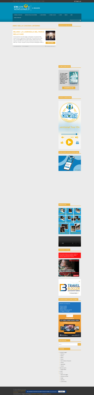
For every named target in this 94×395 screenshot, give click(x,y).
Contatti (42, 1)
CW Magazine (39, 393)
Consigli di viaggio (18, 14)
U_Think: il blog (52, 14)
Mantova (62, 354)
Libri (71, 14)
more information (53, 391)
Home (14, 1)
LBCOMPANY (34, 393)
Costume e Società (64, 376)
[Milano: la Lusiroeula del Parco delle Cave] (50, 35)
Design (62, 378)
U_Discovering (43, 14)
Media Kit (22, 1)
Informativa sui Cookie (36, 1)
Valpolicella (63, 364)
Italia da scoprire (63, 367)
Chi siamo (18, 1)
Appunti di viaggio (64, 374)
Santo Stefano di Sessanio (66, 360)
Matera (62, 355)
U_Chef (60, 14)
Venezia (62, 366)
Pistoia (62, 359)
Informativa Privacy (28, 1)
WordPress (49, 393)
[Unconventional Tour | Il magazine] (28, 8)
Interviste (62, 379)
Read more (50, 42)
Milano (62, 357)
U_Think (61, 373)
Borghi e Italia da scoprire (31, 14)
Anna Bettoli (18, 46)
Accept (61, 391)
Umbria (62, 362)
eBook (66, 14)
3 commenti (26, 46)
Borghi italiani (63, 369)
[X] (75, 1)
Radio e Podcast (17, 17)
